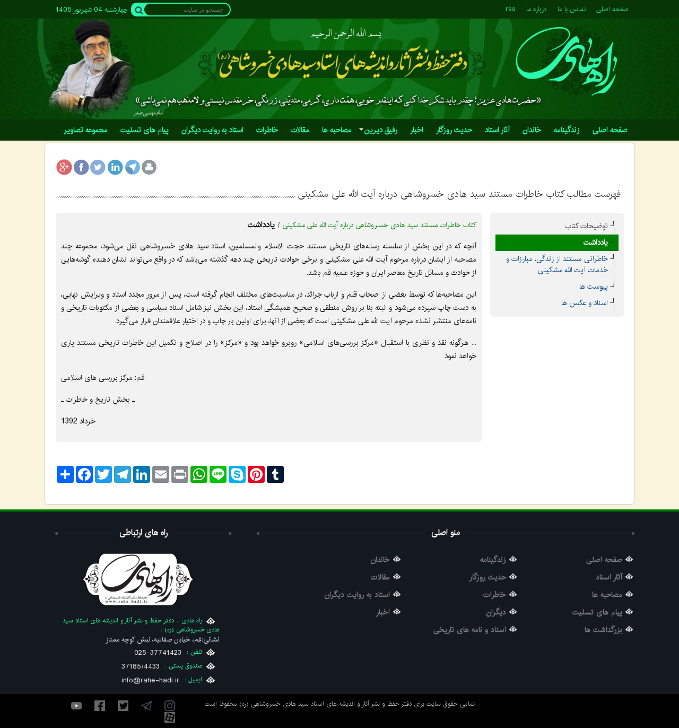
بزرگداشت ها (603, 630)
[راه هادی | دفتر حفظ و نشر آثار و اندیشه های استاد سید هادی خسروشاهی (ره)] (566, 61)
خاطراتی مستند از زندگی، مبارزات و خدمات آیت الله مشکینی (557, 264)
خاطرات (494, 595)
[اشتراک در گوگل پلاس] (64, 167)
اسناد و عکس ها (584, 303)
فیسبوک (99, 705)
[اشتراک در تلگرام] (132, 167)
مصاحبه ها (607, 595)
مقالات (380, 577)
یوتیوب (76, 705)
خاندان (380, 560)
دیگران (496, 612)
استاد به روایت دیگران (357, 595)
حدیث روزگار (487, 577)
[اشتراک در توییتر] (98, 167)
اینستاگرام (169, 705)
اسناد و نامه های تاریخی (469, 630)
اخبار (383, 612)
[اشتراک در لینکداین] (115, 167)
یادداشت (596, 242)
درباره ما (536, 9)
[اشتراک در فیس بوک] (81, 167)
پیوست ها (593, 286)
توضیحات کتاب (586, 226)
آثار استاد (609, 577)
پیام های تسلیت (597, 612)
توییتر (123, 705)
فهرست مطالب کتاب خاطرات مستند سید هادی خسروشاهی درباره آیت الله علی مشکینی (459, 194)
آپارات (169, 717)
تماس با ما (572, 9)
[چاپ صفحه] (149, 167)
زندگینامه (493, 560)
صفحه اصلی (612, 9)
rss (511, 9)
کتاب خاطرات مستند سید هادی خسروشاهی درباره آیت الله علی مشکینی (379, 225)
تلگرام (146, 705)
